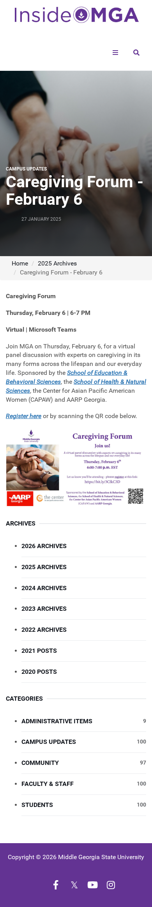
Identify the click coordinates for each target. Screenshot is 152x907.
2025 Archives (57, 263)
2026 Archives (44, 546)
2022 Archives (44, 629)
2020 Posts (39, 671)
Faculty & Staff (83, 783)
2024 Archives (44, 588)
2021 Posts (39, 650)
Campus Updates (83, 741)
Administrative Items (83, 721)
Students (83, 805)
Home (20, 263)
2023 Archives (44, 608)
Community (83, 762)
